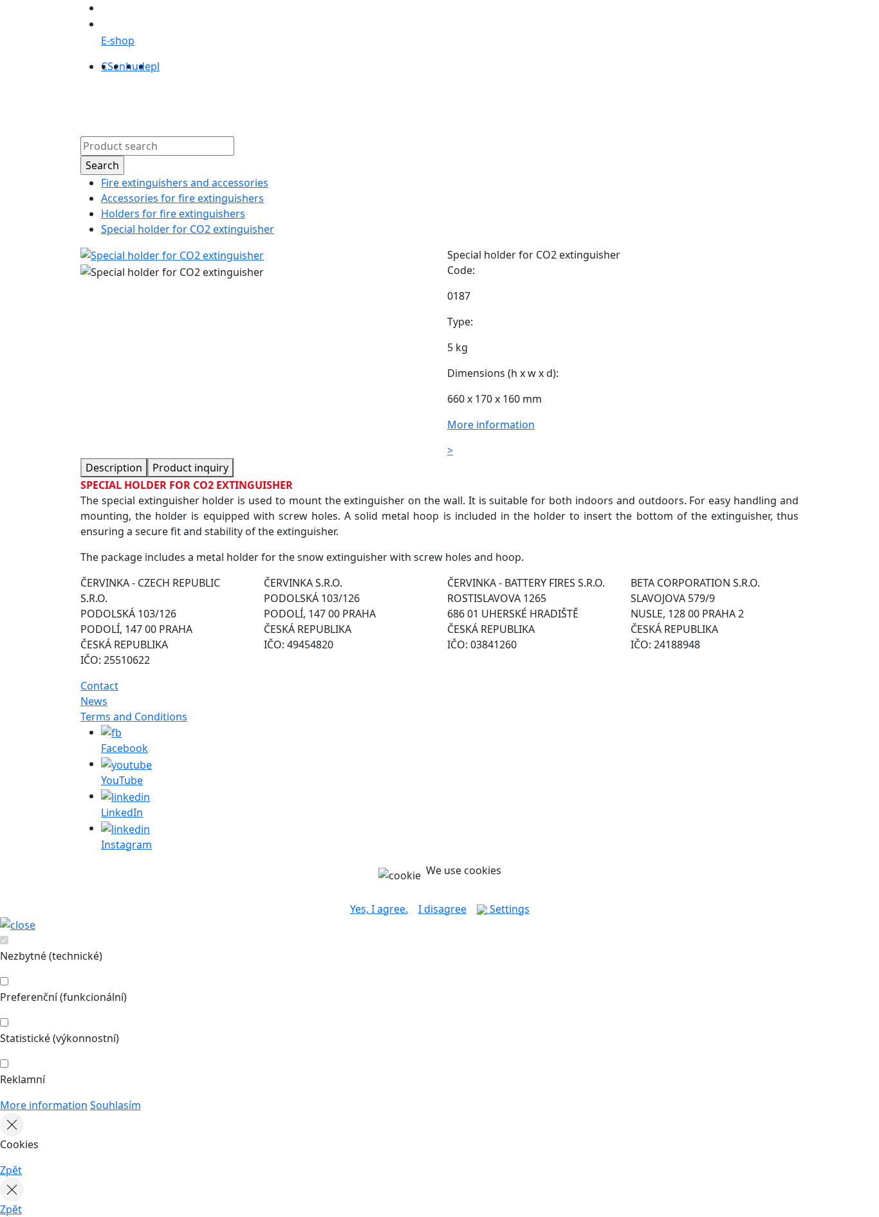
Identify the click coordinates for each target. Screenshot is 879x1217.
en (119, 66)
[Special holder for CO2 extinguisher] (172, 255)
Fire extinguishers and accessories (184, 183)
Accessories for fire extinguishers (182, 198)
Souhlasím (115, 1105)
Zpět (11, 1170)
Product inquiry (190, 468)
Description (114, 468)
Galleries (410, 102)
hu (131, 66)
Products (238, 102)
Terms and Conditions (133, 716)
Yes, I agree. (379, 909)
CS (107, 66)
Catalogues (351, 102)
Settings (508, 909)
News (93, 701)
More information (44, 1105)
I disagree (442, 909)
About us (292, 102)
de (144, 66)
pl (155, 66)
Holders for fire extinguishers (173, 213)
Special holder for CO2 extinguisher (187, 229)
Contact (461, 102)
